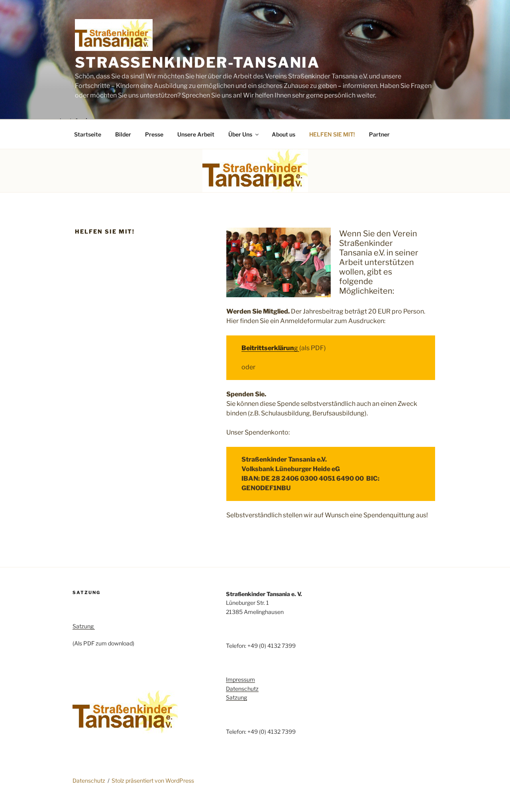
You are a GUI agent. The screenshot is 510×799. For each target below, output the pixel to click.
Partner (379, 134)
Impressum (240, 679)
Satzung (84, 626)
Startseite (87, 134)
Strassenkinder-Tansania (197, 62)
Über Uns (240, 134)
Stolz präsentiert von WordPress (153, 780)
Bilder (123, 134)
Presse (154, 134)
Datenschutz (242, 688)
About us (283, 134)
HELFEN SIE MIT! (332, 134)
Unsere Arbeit (195, 134)
